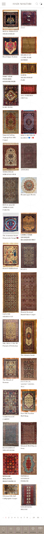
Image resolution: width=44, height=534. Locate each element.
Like (41, 4)
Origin (18, 532)
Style (40, 532)
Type (10, 532)
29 (34, 517)
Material (33, 532)
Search (37, 4)
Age (3, 532)
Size (25, 532)
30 (38, 517)
